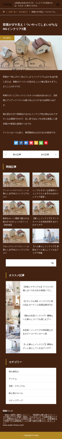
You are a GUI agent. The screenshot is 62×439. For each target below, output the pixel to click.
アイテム (13, 379)
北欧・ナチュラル (17, 386)
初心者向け (7, 38)
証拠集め (7, 413)
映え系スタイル (16, 393)
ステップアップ (16, 400)
